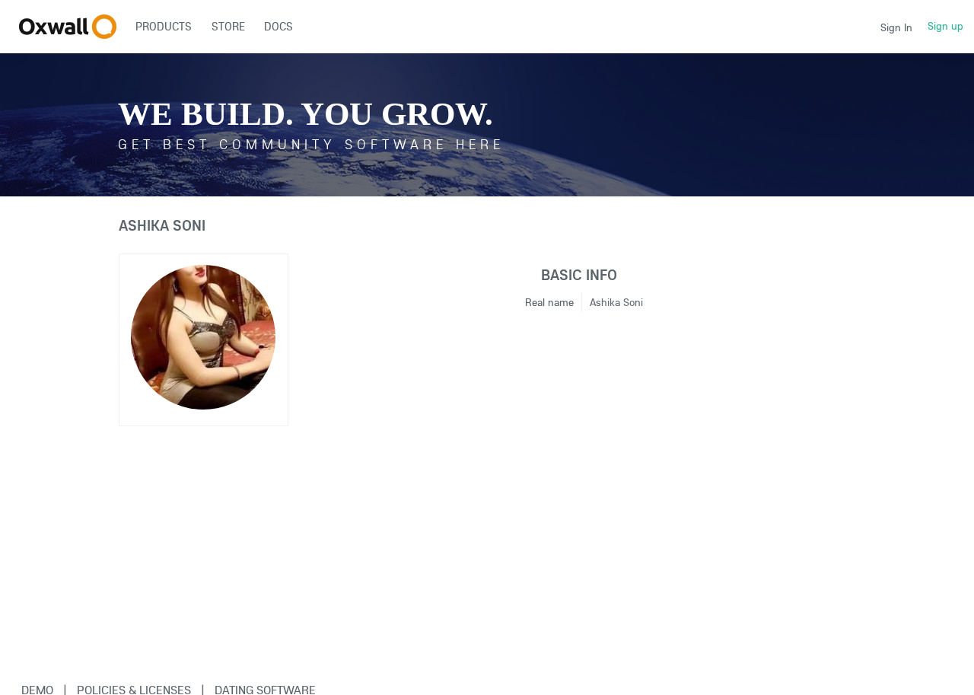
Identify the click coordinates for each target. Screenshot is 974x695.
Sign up (945, 26)
